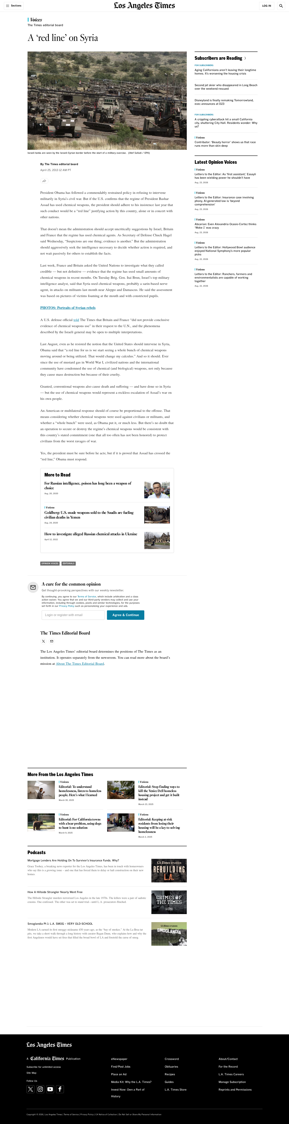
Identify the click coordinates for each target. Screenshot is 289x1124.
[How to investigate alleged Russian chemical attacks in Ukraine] (157, 540)
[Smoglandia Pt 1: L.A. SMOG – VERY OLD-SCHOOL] (169, 934)
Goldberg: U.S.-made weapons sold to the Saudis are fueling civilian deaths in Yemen (88, 515)
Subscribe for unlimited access (44, 1067)
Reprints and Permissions (235, 1089)
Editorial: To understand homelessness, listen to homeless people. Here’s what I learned (80, 791)
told (76, 319)
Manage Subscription (232, 1082)
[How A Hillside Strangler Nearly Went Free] (169, 902)
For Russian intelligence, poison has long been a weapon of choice (87, 486)
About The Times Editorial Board (80, 663)
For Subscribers (204, 65)
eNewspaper (119, 1059)
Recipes (170, 1074)
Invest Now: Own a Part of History (127, 1093)
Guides (169, 1082)
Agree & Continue (125, 615)
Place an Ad (118, 1074)
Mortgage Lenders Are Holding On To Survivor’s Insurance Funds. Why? (73, 860)
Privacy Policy (66, 606)
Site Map (31, 1073)
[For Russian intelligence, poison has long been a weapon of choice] (157, 489)
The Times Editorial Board (65, 633)
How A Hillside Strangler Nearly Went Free (55, 892)
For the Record (228, 1066)
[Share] (44, 181)
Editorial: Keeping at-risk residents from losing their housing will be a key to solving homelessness (159, 825)
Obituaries (171, 1066)
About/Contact (228, 1059)
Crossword (172, 1059)
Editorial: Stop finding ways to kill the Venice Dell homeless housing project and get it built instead (159, 793)
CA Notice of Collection (106, 1115)
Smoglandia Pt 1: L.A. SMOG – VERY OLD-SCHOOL (60, 924)
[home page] (144, 5)
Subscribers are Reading (218, 58)
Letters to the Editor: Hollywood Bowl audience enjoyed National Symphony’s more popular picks (225, 251)
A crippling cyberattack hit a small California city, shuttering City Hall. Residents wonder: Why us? (226, 123)
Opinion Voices (49, 564)
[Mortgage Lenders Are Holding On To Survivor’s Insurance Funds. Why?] (169, 870)
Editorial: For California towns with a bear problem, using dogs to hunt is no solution (80, 823)
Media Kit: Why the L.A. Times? (131, 1082)
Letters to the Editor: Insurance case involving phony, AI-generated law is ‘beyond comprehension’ (224, 201)
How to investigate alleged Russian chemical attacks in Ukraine (90, 534)
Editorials (69, 564)
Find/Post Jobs (120, 1066)
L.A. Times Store (176, 1089)
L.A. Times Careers (231, 1074)
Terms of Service (86, 597)
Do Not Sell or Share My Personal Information (140, 1115)
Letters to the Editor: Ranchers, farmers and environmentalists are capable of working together (223, 278)
